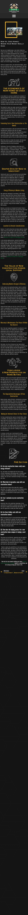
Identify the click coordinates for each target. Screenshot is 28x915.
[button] (14, 16)
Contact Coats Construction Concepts (14, 562)
